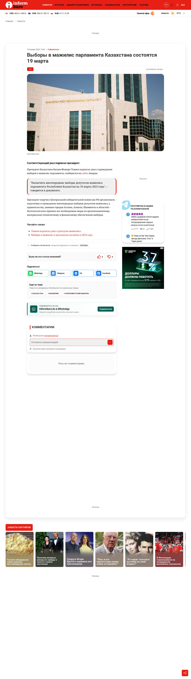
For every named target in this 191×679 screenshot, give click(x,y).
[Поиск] (171, 4)
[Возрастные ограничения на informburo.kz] (166, 4)
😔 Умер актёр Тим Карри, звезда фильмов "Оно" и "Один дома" (143, 238)
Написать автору (155, 69)
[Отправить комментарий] (110, 342)
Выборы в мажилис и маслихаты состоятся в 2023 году (61, 234)
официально (54, 49)
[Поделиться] (185, 673)
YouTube (143, 5)
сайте (85, 173)
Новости (47, 5)
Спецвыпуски (112, 5)
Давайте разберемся (78, 5)
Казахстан (38, 293)
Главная (9, 21)
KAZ (183, 5)
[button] (173, 13)
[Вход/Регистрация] (177, 4)
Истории (59, 5)
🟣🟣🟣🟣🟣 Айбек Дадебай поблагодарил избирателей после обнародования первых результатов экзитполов (145, 219)
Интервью (96, 5)
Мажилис (54, 293)
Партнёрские (130, 5)
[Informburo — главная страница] (17, 4)
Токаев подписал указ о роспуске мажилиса (56, 231)
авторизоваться (51, 335)
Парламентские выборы (77, 293)
